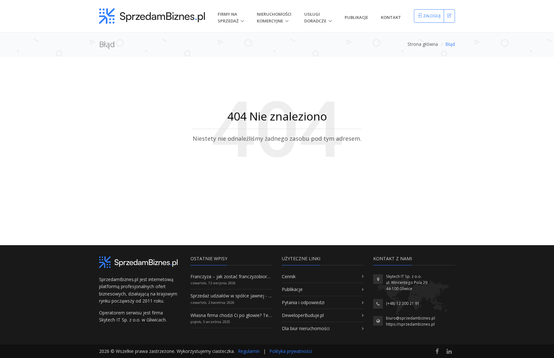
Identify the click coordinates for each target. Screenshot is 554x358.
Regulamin (249, 351)
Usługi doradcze (315, 17)
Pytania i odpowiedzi (303, 302)
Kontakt (391, 17)
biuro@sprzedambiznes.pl (410, 318)
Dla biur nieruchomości (306, 328)
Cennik (289, 276)
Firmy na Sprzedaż (228, 17)
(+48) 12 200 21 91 (402, 303)
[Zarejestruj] (449, 16)
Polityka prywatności (290, 351)
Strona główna (422, 44)
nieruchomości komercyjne (274, 17)
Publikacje (356, 17)
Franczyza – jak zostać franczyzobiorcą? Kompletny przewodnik (256, 276)
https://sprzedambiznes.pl (410, 324)
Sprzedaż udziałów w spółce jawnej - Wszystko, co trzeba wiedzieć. (260, 296)
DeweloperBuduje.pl (303, 315)
